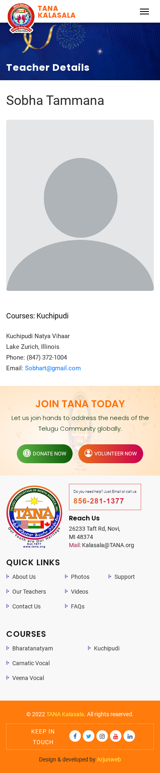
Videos (79, 591)
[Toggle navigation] (144, 11)
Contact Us (26, 606)
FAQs (78, 606)
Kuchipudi (106, 648)
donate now (49, 453)
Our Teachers (29, 591)
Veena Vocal (28, 678)
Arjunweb (109, 759)
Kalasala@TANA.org (101, 545)
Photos (80, 576)
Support (124, 576)
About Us (24, 576)
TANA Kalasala (65, 714)
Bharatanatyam (32, 648)
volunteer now (115, 453)
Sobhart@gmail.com (53, 368)
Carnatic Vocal (31, 663)
